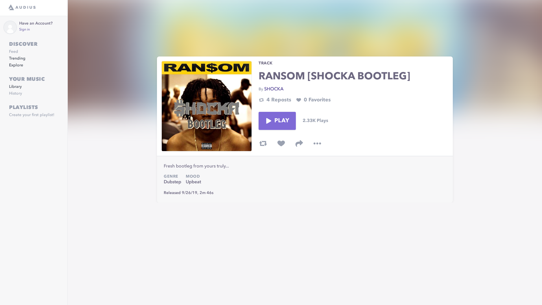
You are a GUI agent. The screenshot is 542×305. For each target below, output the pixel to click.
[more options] (317, 143)
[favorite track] (281, 143)
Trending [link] (17, 58)
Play (281, 121)
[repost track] (263, 143)
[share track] (299, 143)
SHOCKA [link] (273, 89)
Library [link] (15, 87)
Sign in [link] (24, 29)
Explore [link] (16, 65)
